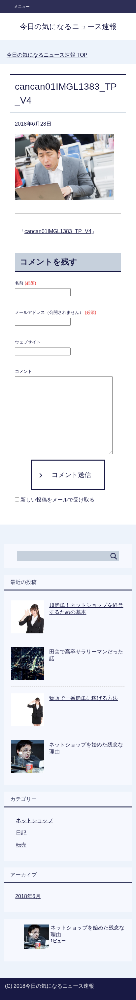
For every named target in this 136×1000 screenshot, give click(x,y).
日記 (21, 832)
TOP (47, 55)
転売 (21, 845)
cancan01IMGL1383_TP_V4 (57, 231)
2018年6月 (28, 896)
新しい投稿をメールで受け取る (57, 499)
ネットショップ (34, 820)
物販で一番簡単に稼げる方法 (83, 698)
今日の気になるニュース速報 (68, 26)
